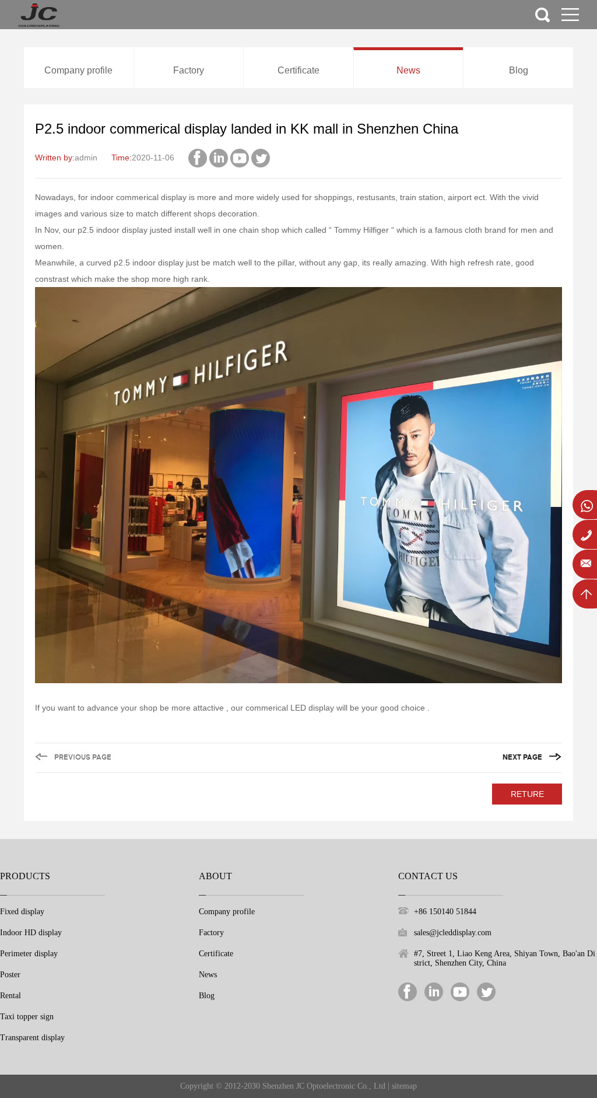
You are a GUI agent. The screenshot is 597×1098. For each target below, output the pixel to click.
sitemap (404, 1086)
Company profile (78, 70)
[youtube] (239, 157)
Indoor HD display (31, 932)
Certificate (298, 70)
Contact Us (428, 876)
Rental (10, 995)
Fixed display (22, 911)
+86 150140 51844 (445, 911)
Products (25, 876)
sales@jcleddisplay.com (452, 932)
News (408, 70)
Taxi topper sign (27, 1016)
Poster (10, 974)
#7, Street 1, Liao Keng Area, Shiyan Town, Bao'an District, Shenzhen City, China (504, 958)
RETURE (527, 794)
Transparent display (32, 1037)
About (215, 876)
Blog (518, 70)
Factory (188, 70)
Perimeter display (29, 953)
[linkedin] (218, 157)
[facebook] (197, 157)
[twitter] (260, 157)
